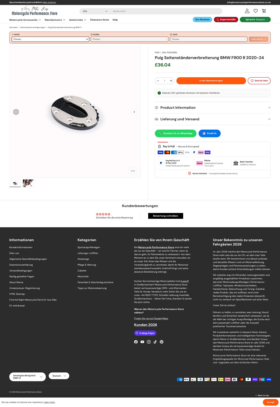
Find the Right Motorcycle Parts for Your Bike (33, 299)
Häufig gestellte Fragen (21, 276)
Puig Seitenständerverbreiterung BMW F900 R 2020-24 (65, 27)
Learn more (49, 402)
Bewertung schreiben (165, 215)
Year (175, 34)
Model (96, 34)
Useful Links (76, 19)
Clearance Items (99, 19)
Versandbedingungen (20, 270)
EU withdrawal (17, 305)
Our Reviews (202, 19)
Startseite (13, 27)
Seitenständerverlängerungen (32, 27)
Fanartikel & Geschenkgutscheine (95, 282)
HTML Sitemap (17, 293)
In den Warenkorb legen (211, 80)
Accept (270, 402)
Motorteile (83, 276)
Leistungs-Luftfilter (88, 253)
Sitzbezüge (83, 258)
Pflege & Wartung (87, 264)
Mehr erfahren (49, 2)
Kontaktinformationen (20, 247)
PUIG (157, 52)
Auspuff (184, 281)
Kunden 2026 (145, 324)
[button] (264, 11)
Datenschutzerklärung (21, 264)
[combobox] (150, 11)
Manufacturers (53, 19)
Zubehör (82, 270)
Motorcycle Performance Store (29, 392)
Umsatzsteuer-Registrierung (24, 288)
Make (17, 34)
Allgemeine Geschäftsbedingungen (28, 258)
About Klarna (16, 282)
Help (115, 19)
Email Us (212, 133)
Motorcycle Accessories (23, 19)
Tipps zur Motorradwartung (92, 288)
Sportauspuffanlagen (89, 247)
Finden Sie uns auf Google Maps (151, 318)
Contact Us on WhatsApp (177, 133)
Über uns (14, 253)
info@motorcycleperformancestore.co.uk (249, 2)
